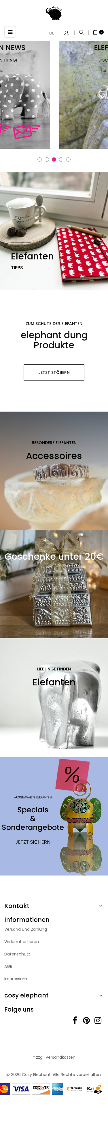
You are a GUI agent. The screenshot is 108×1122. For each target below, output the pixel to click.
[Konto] (69, 33)
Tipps (17, 267)
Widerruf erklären (21, 942)
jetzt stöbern (54, 372)
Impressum (15, 979)
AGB (8, 966)
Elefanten (32, 256)
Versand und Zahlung (25, 929)
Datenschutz (17, 954)
